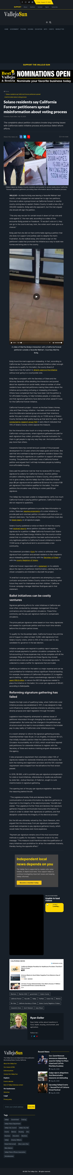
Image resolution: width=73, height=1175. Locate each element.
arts (27, 1132)
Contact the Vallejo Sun (11, 1074)
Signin (47, 7)
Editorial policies (8, 1070)
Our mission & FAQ (9, 1067)
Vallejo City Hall (23, 1127)
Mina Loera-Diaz (23, 1144)
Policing (23, 29)
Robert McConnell (10, 1144)
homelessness (9, 1156)
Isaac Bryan (39, 1008)
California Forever (16, 998)
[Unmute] (53, 343)
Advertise (7, 1092)
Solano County (44, 994)
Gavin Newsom (28, 1008)
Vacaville (27, 998)
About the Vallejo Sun (10, 1063)
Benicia (58, 998)
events (7, 1132)
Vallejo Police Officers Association (15, 1152)
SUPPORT (17, 7)
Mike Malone (8, 1148)
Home (6, 29)
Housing (30, 29)
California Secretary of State (27, 1003)
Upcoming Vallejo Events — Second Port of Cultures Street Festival (59, 1087)
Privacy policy (8, 1099)
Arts (45, 29)
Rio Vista (13, 1003)
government (34, 994)
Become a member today (29, 883)
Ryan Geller (13, 116)
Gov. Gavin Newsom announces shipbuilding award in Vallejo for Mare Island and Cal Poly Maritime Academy (58, 1061)
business (7, 1136)
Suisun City (49, 998)
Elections (13, 994)
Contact (40, 7)
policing (23, 1119)
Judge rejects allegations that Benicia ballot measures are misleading (58, 1075)
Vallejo (34, 998)
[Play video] (36, 296)
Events (51, 29)
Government (14, 29)
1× (49, 342)
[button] (36, 969)
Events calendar (8, 1081)
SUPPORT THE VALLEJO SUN (36, 65)
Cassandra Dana (16, 1008)
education (16, 1136)
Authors (32, 7)
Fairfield (41, 998)
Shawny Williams (16, 1140)
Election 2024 (23, 994)
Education (38, 29)
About (25, 7)
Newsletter (60, 29)
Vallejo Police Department (12, 1123)
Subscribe (55, 7)
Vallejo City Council (10, 1127)
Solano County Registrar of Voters (49, 1003)
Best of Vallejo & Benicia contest (13, 1085)
